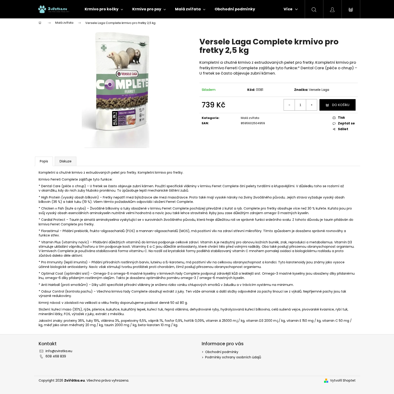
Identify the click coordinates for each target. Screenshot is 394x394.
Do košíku (340, 105)
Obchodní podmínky (221, 352)
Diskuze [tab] (66, 161)
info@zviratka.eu (59, 351)
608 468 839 (56, 356)
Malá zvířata (250, 118)
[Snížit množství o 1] (289, 104)
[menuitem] (104, 9)
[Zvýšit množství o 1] (311, 104)
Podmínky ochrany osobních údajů (233, 357)
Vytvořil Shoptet (343, 380)
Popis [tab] (44, 161)
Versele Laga (319, 89)
